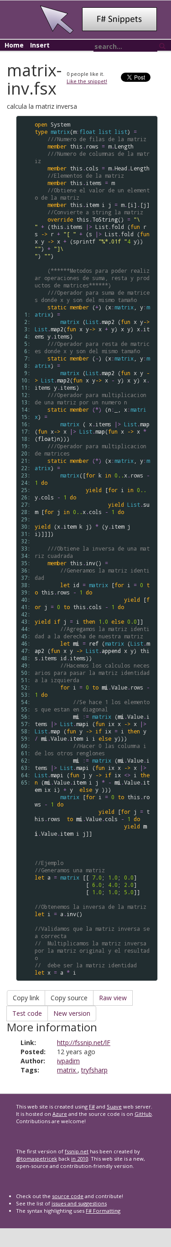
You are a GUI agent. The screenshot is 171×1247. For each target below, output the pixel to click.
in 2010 (79, 1158)
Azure (59, 1113)
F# (92, 1106)
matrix (67, 1070)
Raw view (113, 997)
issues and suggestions (79, 1203)
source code (67, 1196)
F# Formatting (103, 1210)
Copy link (26, 997)
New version (71, 1013)
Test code (27, 1013)
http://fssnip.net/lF (83, 1042)
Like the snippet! (87, 81)
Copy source (69, 997)
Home (14, 45)
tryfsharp (94, 1070)
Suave (114, 1106)
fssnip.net (76, 1151)
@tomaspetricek (36, 1158)
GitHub (143, 1113)
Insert (40, 45)
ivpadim (68, 1060)
